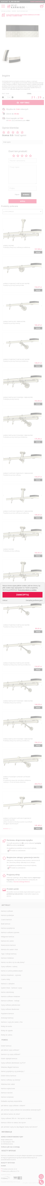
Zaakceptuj (22, 594)
